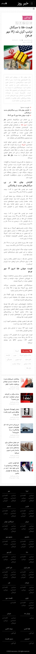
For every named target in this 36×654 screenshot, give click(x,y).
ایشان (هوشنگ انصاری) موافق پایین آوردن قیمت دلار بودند (11, 412)
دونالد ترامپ (16, 364)
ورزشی (24, 498)
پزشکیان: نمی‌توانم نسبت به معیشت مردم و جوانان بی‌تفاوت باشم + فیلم (11, 382)
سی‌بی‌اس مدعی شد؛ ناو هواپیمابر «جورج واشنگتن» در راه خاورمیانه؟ (11, 428)
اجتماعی (31, 498)
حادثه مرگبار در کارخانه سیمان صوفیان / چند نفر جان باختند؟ (11, 397)
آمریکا (23, 144)
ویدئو (3, 3)
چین (14, 355)
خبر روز (23, 3)
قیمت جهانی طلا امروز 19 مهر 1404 (18, 115)
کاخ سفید (28, 359)
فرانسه (8, 355)
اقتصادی (23, 495)
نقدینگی (9, 359)
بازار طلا (28, 368)
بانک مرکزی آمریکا (25, 355)
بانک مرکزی (27, 364)
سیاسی (31, 495)
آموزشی (23, 500)
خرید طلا (24, 125)
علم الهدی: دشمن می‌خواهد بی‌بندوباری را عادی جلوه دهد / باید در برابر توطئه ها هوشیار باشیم (11, 468)
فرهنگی (31, 500)
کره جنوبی (18, 359)
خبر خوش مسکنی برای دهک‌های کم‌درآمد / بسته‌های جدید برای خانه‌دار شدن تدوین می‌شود (12, 447)
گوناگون (27, 18)
